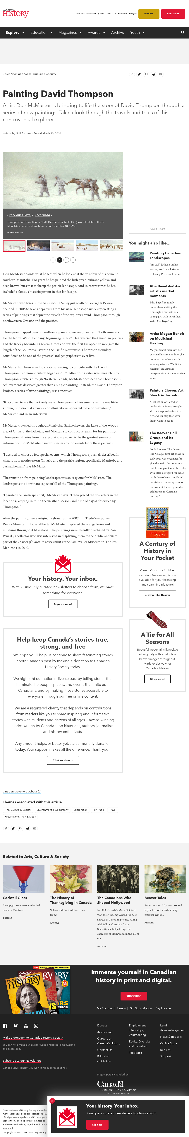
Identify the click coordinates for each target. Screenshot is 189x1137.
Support (165, 1056)
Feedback (122, 14)
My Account (105, 1008)
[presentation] (136, 257)
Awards (94, 32)
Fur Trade (98, 809)
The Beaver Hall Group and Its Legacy (163, 438)
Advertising (105, 1032)
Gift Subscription (141, 1008)
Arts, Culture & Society (40, 74)
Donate (149, 13)
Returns (165, 1050)
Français (133, 14)
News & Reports (171, 1036)
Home (6, 74)
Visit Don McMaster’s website (22, 791)
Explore (13, 32)
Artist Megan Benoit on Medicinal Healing (167, 338)
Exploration (80, 809)
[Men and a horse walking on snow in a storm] (63, 180)
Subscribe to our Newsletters (22, 1060)
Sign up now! (63, 603)
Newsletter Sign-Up (95, 14)
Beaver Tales (155, 898)
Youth (135, 32)
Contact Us (111, 14)
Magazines (68, 32)
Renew (121, 1008)
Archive (117, 32)
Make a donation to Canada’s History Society (33, 1037)
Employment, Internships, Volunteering (138, 1030)
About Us (80, 14)
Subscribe (173, 13)
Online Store (168, 1043)
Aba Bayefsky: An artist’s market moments (165, 291)
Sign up (97, 1124)
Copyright (8, 1132)
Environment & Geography (52, 809)
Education (39, 32)
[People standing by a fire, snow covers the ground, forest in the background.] (38, 245)
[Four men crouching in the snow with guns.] (87, 245)
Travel (112, 809)
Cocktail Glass (15, 898)
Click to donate (63, 760)
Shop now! (157, 678)
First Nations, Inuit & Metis (20, 816)
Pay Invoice (163, 1008)
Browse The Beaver (158, 594)
